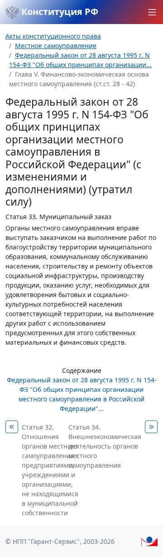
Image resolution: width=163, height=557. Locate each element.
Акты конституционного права (53, 36)
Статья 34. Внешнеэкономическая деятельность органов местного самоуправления (104, 446)
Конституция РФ (58, 11)
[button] (152, 12)
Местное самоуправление (55, 45)
